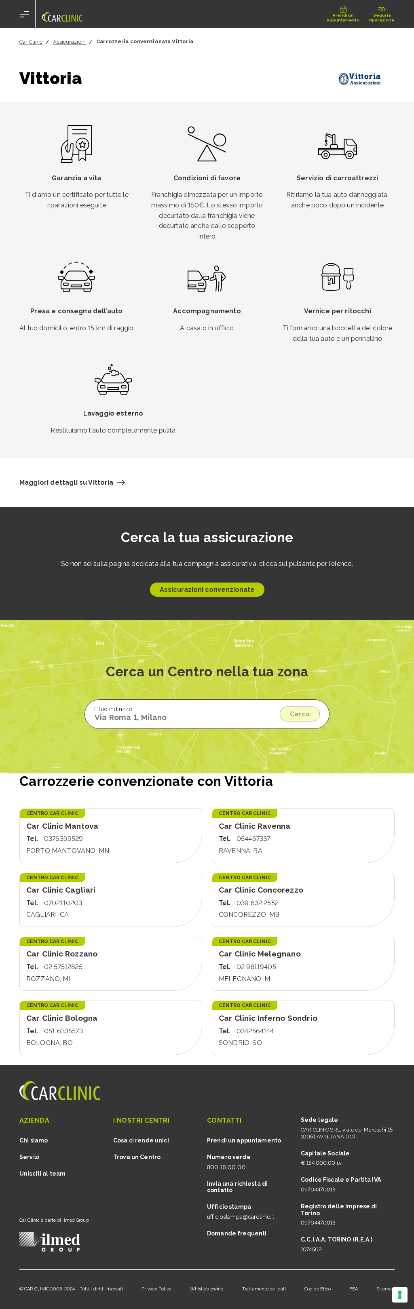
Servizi (29, 1157)
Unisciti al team (42, 1173)
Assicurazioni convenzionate (207, 589)
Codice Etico (317, 1289)
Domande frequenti (236, 1233)
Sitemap (385, 1289)
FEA (353, 1289)
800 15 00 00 (226, 1167)
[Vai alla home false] (62, 14)
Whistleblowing (207, 1289)
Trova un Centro (137, 1157)
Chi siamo (33, 1140)
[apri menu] (24, 14)
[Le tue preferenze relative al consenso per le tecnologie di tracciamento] (400, 1295)
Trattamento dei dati (264, 1289)
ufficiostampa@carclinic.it (241, 1217)
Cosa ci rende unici (141, 1140)
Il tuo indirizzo (113, 709)
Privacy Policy (156, 1289)
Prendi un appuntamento (244, 1140)
